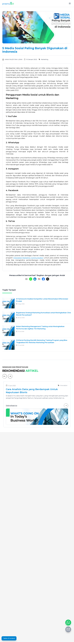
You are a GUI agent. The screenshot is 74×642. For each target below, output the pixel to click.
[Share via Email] (39, 279)
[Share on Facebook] (43, 279)
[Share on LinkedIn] (35, 279)
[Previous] (4, 376)
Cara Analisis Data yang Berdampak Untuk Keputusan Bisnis (32, 391)
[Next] (10, 376)
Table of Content (9, 638)
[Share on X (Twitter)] (48, 279)
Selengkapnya (11, 405)
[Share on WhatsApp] (31, 279)
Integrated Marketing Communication (28, 258)
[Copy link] (26, 279)
